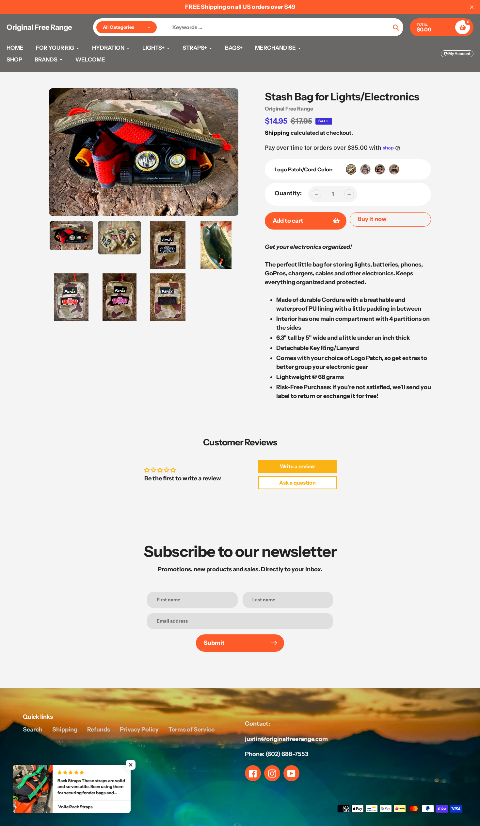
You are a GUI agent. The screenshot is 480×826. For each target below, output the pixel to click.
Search (32, 729)
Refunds (98, 729)
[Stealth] (394, 169)
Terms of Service (191, 729)
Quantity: (288, 193)
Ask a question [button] (297, 482)
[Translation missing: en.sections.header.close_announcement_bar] (472, 7)
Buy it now (372, 219)
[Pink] (380, 169)
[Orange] (365, 169)
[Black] (351, 169)
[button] (131, 765)
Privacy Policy (139, 729)
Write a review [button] (297, 466)
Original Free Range (39, 27)
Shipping (277, 132)
